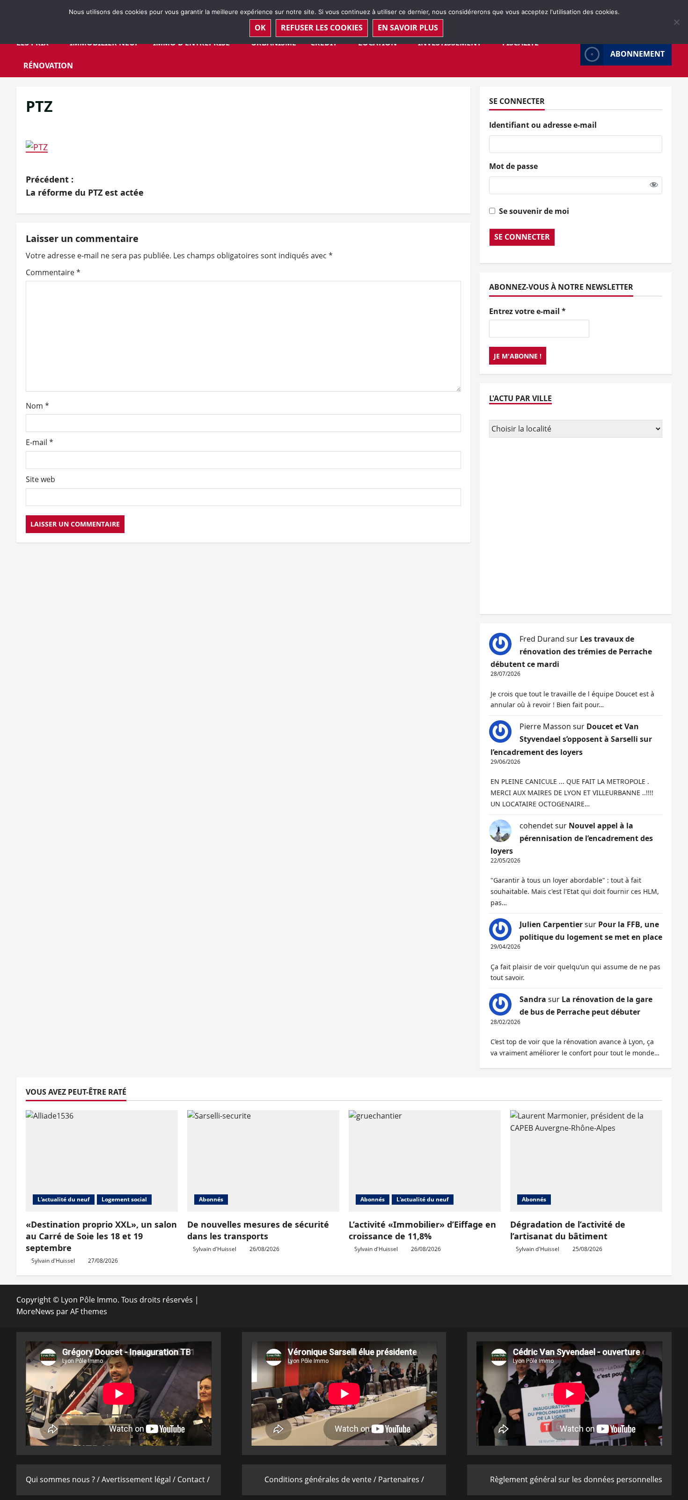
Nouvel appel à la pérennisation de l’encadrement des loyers (571, 838)
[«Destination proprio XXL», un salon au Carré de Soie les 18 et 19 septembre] (102, 1161)
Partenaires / (401, 1479)
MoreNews (35, 1311)
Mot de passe (513, 166)
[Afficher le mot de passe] (653, 185)
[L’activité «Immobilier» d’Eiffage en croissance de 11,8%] (425, 1161)
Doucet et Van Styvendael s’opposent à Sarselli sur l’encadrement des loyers (571, 739)
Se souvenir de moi (534, 210)
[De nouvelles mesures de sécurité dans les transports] (263, 1161)
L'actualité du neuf (63, 1199)
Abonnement (637, 54)
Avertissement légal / (139, 1479)
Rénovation (48, 65)
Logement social (124, 1199)
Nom (37, 406)
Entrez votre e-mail (527, 311)
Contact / (193, 1479)
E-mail (39, 442)
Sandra (533, 999)
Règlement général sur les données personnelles (576, 1479)
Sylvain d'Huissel (53, 1261)
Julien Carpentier (551, 924)
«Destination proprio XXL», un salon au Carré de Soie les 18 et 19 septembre (101, 1236)
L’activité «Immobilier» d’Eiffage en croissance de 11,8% (422, 1230)
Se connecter (522, 237)
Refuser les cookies (322, 27)
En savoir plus (408, 27)
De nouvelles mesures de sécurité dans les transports (258, 1230)
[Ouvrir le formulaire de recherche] (570, 54)
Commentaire (53, 272)
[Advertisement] (575, 527)
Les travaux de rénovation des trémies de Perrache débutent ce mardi (571, 651)
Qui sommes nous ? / (64, 1479)
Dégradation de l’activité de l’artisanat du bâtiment (567, 1230)
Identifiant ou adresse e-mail (543, 125)
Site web (40, 479)
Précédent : (85, 186)
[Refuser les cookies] (676, 22)
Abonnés (211, 1199)
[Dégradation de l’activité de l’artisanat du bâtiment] (586, 1161)
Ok (260, 27)
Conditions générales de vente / (321, 1479)
